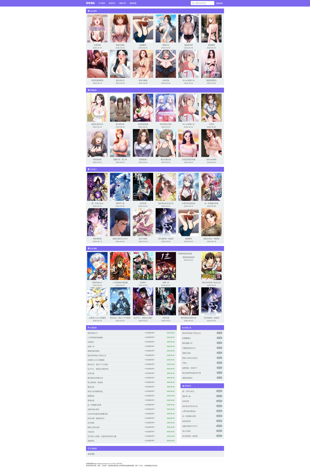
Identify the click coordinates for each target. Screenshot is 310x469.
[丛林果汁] (143, 266)
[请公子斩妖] (143, 222)
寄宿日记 (165, 45)
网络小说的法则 (93, 427)
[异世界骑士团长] (166, 107)
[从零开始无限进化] (188, 186)
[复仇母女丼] (120, 63)
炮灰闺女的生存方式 (165, 203)
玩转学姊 (165, 80)
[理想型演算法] (211, 63)
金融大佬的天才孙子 (120, 238)
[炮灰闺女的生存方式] (166, 186)
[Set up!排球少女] (188, 63)
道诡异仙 (91, 440)
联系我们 (120, 463)
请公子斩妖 (143, 238)
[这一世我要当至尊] (211, 186)
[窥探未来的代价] (97, 107)
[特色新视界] (97, 143)
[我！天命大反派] (97, 186)
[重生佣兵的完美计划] (188, 301)
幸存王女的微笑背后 (95, 391)
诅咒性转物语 (143, 124)
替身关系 (91, 387)
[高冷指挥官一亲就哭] (166, 222)
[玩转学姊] (166, 63)
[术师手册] (143, 186)
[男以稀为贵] (120, 107)
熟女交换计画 (166, 159)
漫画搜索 (219, 3)
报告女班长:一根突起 (211, 238)
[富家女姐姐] (120, 28)
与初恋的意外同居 (188, 159)
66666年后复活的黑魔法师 (98, 414)
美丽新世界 (188, 45)
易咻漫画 (90, 3)
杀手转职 (91, 423)
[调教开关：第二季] (120, 143)
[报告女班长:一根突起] (211, 222)
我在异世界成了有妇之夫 (211, 282)
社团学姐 (97, 45)
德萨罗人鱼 (120, 203)
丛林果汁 (143, 282)
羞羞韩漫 (133, 3)
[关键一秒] (166, 266)
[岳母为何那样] (211, 143)
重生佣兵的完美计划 (188, 318)
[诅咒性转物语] (143, 107)
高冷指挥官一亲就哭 (165, 238)
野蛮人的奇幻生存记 (190, 358)
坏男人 (184, 363)
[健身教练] (211, 28)
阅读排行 (112, 3)
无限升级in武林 (93, 409)
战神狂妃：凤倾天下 (190, 368)
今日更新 (101, 3)
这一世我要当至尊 (211, 203)
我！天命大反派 (97, 203)
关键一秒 (165, 282)
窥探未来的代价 (97, 124)
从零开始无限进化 (188, 203)
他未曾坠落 (97, 238)
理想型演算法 (211, 80)
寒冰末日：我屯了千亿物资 (120, 318)
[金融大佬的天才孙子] (120, 222)
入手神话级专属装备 (120, 282)
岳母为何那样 (211, 159)
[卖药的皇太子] (97, 266)
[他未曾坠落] (97, 222)
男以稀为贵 (120, 124)
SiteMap (113, 463)
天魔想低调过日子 (189, 348)
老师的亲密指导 (97, 80)
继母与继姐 (143, 80)
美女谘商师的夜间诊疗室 (191, 373)
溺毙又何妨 (186, 353)
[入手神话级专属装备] (120, 266)
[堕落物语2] (143, 143)
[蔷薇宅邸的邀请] (185, 253)
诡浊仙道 (91, 400)
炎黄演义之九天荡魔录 (97, 318)
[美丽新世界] (188, 28)
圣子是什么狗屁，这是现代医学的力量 (102, 436)
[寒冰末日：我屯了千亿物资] (120, 301)
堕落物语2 (143, 159)
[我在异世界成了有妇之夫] (211, 266)
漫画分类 (122, 3)
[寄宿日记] (166, 28)
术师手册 (143, 203)
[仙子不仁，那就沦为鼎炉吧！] (143, 301)
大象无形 (91, 432)
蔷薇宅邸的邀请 (188, 257)
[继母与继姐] (143, 63)
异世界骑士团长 (166, 124)
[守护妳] (211, 107)
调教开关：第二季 (120, 159)
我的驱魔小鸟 (187, 343)
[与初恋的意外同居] (188, 143)
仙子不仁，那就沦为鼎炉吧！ (99, 369)
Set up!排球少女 (188, 80)
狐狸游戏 (91, 396)
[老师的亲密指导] (97, 63)
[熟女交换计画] (166, 143)
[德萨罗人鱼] (120, 186)
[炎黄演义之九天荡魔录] (97, 301)
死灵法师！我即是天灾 (96, 418)
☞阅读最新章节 (149, 333)
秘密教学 (143, 45)
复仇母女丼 (120, 80)
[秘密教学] (143, 28)
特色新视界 (97, 159)
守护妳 (211, 124)
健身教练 (211, 45)
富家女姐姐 (120, 45)
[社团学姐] (97, 28)
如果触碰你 (186, 338)
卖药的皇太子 (97, 282)
